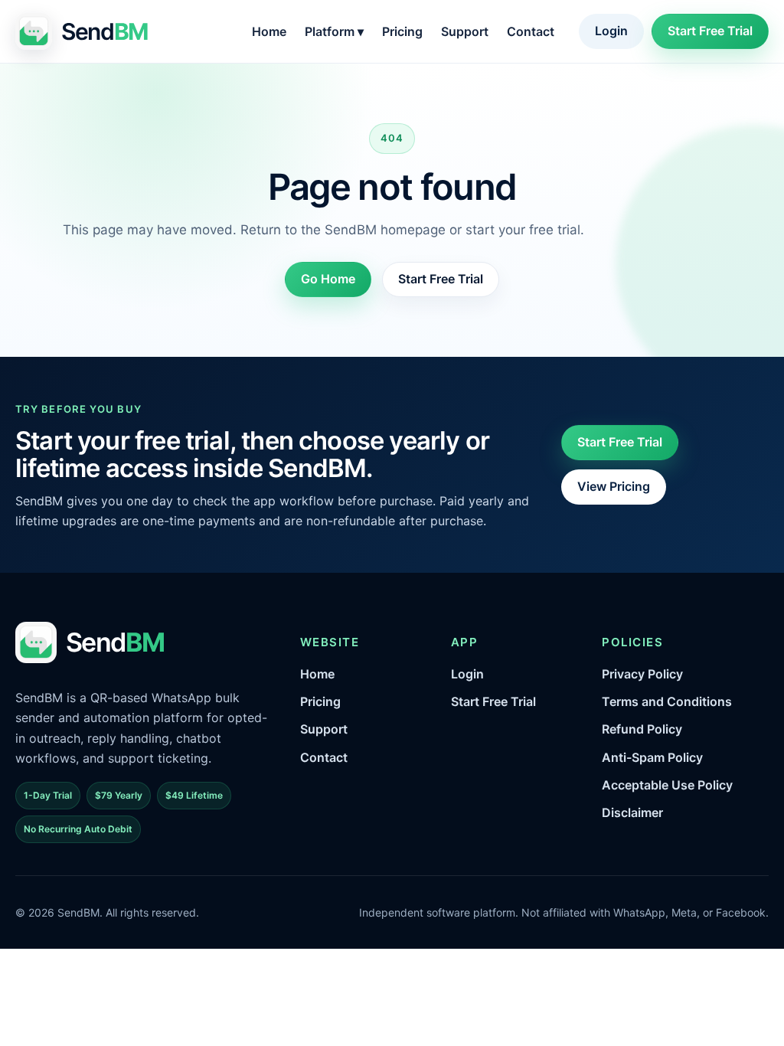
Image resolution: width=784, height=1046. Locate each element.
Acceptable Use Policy (667, 785)
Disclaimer (632, 812)
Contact (530, 31)
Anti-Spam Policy (652, 757)
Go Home (328, 278)
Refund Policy (642, 729)
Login (611, 30)
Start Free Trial (710, 30)
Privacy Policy (642, 674)
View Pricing (613, 486)
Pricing (402, 31)
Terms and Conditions (667, 701)
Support (464, 31)
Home (269, 31)
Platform (334, 31)
